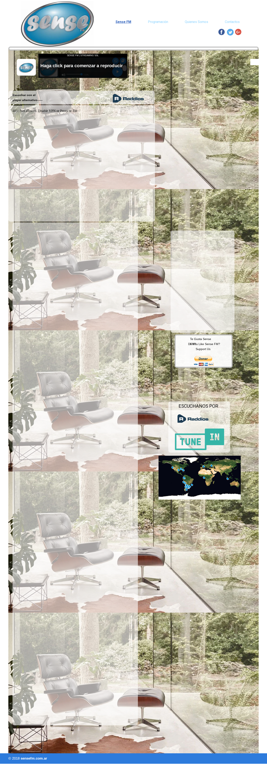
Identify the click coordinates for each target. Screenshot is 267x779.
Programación (158, 22)
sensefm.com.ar (34, 758)
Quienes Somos (196, 22)
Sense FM (123, 22)
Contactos (232, 22)
